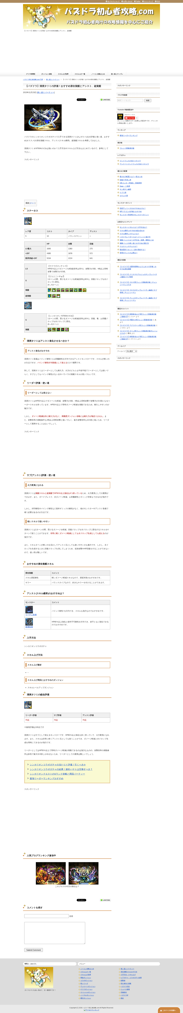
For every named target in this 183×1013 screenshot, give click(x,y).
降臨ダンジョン (86, 977)
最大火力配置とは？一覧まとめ (131, 177)
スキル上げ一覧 (80, 74)
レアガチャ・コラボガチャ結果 (131, 977)
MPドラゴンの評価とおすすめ (131, 211)
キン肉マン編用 (125, 189)
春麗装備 (29, 627)
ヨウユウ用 (124, 196)
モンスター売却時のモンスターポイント (134, 215)
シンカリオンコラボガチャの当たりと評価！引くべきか (58, 764)
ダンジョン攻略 (46, 74)
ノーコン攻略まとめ (98, 74)
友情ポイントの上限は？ (129, 253)
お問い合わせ (127, 1)
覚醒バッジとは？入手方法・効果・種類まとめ (137, 240)
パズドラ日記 (125, 986)
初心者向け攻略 (126, 983)
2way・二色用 (125, 186)
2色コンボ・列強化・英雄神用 (131, 183)
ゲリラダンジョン (86, 989)
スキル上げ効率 (63, 74)
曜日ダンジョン (86, 998)
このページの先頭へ (169, 1010)
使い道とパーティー (45, 92)
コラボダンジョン (86, 980)
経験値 (123, 980)
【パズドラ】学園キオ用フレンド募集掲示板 (136, 320)
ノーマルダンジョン (87, 995)
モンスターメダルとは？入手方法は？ (133, 227)
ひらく (32, 203)
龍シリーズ (84, 983)
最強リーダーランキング (129, 135)
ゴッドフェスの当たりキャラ (130, 161)
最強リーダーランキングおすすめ (46, 778)
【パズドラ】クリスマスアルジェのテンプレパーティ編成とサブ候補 (138, 275)
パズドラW (124, 995)
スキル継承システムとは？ (129, 234)
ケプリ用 (123, 192)
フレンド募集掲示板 (127, 148)
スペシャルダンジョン (88, 992)
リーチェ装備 (31, 615)
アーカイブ (121, 351)
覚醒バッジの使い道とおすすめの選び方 (134, 243)
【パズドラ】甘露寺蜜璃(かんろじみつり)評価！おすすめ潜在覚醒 (138, 268)
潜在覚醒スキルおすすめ (129, 972)
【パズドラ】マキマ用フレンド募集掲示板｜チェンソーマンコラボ (138, 283)
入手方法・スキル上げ (128, 974)
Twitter (138, 1)
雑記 (122, 998)
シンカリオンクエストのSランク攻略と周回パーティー (57, 774)
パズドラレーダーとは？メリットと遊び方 (135, 237)
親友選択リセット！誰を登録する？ (133, 250)
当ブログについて (114, 1)
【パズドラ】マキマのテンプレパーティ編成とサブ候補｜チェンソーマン (138, 291)
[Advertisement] (91, 53)
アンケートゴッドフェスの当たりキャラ (134, 164)
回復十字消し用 (125, 180)
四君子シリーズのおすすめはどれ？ (133, 208)
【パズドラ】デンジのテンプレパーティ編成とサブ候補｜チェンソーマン (138, 299)
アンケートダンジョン (88, 986)
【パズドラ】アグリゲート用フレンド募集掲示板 (137, 325)
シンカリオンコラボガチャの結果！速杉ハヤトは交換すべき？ (61, 769)
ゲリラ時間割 (30, 74)
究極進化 (124, 992)
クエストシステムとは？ (129, 246)
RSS (158, 1)
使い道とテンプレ (117, 74)
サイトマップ (148, 1)
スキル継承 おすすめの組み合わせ (132, 230)
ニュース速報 (125, 989)
